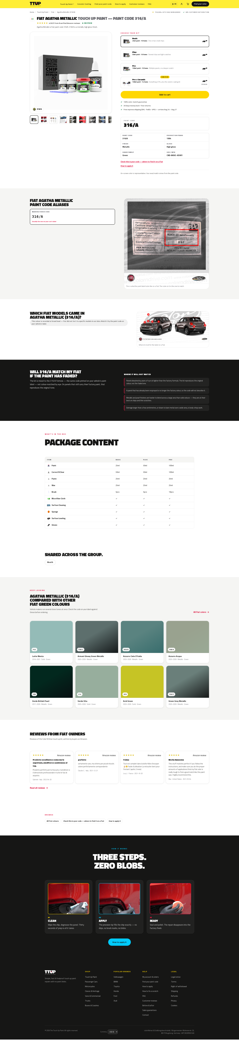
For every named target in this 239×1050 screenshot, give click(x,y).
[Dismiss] (28, 1042)
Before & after (148, 1005)
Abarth (50, 562)
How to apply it (127, 166)
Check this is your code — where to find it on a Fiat (142, 161)
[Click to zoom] (71, 72)
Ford (115, 996)
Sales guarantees (149, 1010)
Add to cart (164, 94)
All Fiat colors (199, 612)
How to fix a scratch (150, 991)
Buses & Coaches (92, 1005)
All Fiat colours (53, 821)
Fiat (52, 12)
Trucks (87, 1000)
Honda (116, 991)
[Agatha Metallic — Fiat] (44, 119)
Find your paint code (103, 4)
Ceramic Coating (84, 4)
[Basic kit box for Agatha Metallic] (34, 119)
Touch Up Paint (67, 4)
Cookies (174, 1005)
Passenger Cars (91, 981)
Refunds (174, 996)
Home (32, 12)
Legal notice (175, 976)
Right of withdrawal (179, 986)
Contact (145, 1014)
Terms (173, 981)
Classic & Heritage (92, 991)
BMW (116, 981)
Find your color (200, 4)
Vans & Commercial (92, 996)
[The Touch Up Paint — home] (35, 4)
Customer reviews (136, 4)
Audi (115, 1000)
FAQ (149, 4)
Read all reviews (37, 787)
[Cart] (187, 3)
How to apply (120, 4)
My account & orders (150, 976)
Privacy (174, 1000)
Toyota (117, 986)
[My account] (181, 3)
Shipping (174, 991)
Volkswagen (118, 976)
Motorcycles (90, 986)
